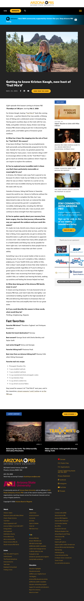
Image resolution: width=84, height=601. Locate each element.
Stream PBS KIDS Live (35, 541)
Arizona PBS (19, 493)
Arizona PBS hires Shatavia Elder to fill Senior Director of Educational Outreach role (67, 147)
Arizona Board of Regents (23, 501)
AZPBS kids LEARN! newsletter (37, 546)
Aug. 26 (59, 121)
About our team (33, 592)
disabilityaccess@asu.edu (32, 476)
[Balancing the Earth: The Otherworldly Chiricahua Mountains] (23, 423)
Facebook (62, 480)
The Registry (32, 576)
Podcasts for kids (34, 554)
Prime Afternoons (9, 537)
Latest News (32, 513)
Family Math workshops (36, 559)
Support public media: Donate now (65, 544)
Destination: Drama (9, 534)
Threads (62, 491)
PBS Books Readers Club (61, 531)
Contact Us (58, 539)
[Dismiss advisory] (76, 20)
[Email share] (29, 91)
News (31, 509)
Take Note (7, 564)
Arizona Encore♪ (8, 562)
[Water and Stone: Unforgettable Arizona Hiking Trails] (62, 423)
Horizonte (32, 518)
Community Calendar (61, 523)
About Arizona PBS (60, 515)
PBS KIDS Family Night (35, 543)
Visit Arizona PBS (59, 537)
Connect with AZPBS (60, 513)
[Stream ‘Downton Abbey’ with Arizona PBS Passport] (67, 153)
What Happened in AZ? (10, 523)
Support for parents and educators (39, 587)
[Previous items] (6, 431)
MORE (69, 414)
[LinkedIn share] (25, 91)
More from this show (41, 91)
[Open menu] (80, 10)
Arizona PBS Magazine (61, 518)
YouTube (63, 487)
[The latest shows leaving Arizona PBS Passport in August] (67, 174)
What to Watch (8, 513)
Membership (58, 550)
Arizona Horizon (34, 515)
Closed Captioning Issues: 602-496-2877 (66, 471)
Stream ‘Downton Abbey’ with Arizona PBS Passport (65, 169)
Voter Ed (31, 526)
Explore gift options (60, 542)
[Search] (25, 10)
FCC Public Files (63, 463)
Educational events (34, 571)
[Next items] (77, 431)
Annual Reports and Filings (62, 534)
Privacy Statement (64, 476)
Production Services (60, 529)
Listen (6, 550)
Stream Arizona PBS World (11, 544)
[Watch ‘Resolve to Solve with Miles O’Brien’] (67, 106)
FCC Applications (63, 467)
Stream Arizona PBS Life (10, 542)
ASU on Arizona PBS (9, 539)
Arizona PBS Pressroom (61, 521)
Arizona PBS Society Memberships (64, 547)
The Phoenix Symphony (10, 559)
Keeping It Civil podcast (10, 567)
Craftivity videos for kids (36, 551)
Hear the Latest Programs (11, 554)
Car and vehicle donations (62, 563)
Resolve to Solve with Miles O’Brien (13, 515)
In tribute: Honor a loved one (63, 558)
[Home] (42, 3)
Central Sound (8, 556)
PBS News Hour (33, 529)
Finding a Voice (8, 570)
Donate (62, 459)
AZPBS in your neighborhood (37, 574)
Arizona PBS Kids (34, 538)
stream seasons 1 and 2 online (28, 391)
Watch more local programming (68, 281)
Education (32, 565)
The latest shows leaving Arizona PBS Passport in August (67, 190)
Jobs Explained (8, 531)
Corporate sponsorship (61, 555)
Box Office (58, 526)
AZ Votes (31, 521)
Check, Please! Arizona (10, 518)
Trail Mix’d (30, 113)
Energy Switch (8, 529)
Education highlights (35, 568)
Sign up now (68, 230)
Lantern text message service (37, 549)
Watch (6, 509)
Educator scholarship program (38, 584)
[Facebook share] (21, 91)
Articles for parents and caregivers (39, 557)
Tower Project (59, 560)
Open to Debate (33, 523)
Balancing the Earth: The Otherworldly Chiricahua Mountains (21, 450)
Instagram (62, 483)
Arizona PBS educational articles (38, 579)
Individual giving (59, 552)
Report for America (34, 590)
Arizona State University (27, 490)
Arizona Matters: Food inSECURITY (13, 526)
